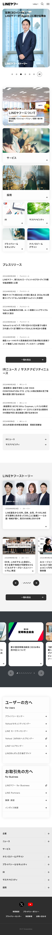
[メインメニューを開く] (48, 4)
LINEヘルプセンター (14, 745)
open (48, 833)
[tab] (12, 74)
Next (36, 583)
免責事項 (29, 916)
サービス (7, 849)
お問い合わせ (41, 916)
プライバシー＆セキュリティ (15, 864)
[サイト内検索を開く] (42, 4)
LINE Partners (12, 792)
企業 (5, 833)
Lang (35, 4)
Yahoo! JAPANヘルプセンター (19, 738)
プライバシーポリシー (31, 911)
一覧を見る (26, 359)
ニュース (6, 841)
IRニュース (10, 439)
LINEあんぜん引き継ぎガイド (18, 753)
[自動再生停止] (39, 74)
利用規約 (16, 911)
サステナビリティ (12, 444)
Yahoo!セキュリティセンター (18, 723)
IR (4, 872)
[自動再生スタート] (34, 673)
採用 (5, 887)
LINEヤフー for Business (17, 785)
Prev (16, 583)
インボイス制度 (12, 807)
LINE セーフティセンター (16, 731)
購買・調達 (10, 800)
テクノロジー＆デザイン (13, 856)
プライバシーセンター (14, 716)
